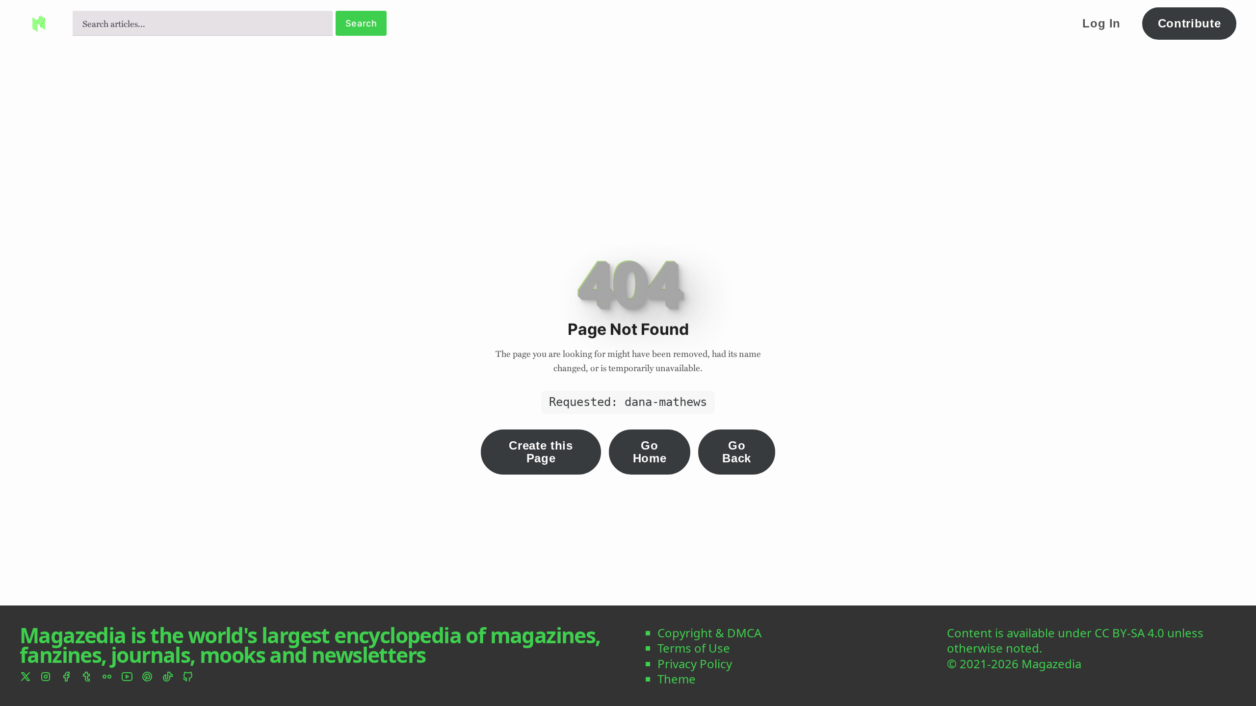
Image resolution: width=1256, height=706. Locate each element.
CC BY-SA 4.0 (1129, 632)
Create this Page (541, 452)
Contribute (1189, 23)
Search (361, 23)
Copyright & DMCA (709, 632)
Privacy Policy (694, 663)
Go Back (736, 452)
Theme (676, 678)
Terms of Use (693, 648)
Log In (1101, 23)
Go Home (650, 452)
